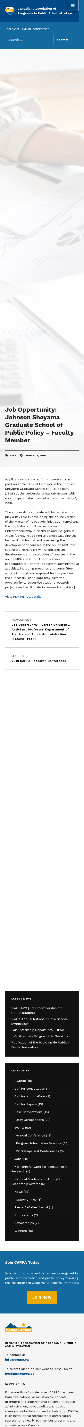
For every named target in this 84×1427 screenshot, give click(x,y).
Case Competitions (28, 1112)
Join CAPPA (12, 29)
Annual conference (35, 29)
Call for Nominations (29, 1096)
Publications (23, 1215)
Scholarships (24, 1223)
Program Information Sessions (39, 1143)
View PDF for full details (23, 596)
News (18, 1192)
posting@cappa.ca (19, 1373)
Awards (20, 1081)
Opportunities (26, 1199)
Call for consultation (29, 1088)
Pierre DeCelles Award (31, 1207)
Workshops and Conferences (37, 1151)
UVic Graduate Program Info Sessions (39, 1036)
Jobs (12, 455)
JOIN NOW (42, 1297)
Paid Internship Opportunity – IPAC (37, 1030)
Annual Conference (30, 1135)
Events (19, 1127)
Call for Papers (25, 1104)
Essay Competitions (29, 1120)
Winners (20, 1231)
